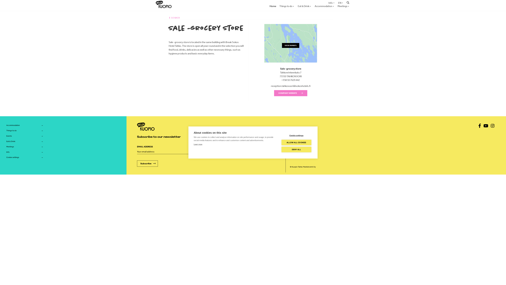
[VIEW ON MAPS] (290, 64)
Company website (287, 93)
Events (9, 136)
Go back (175, 17)
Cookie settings (12, 157)
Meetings (10, 147)
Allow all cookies (296, 142)
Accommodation (13, 125)
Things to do (11, 130)
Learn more (198, 144)
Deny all (296, 149)
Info (331, 2)
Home (273, 6)
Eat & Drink (10, 141)
